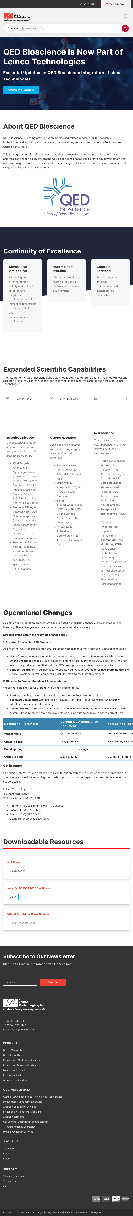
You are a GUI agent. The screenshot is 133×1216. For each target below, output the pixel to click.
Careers (7, 1158)
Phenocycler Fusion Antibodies (19, 1065)
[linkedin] (15, 1015)
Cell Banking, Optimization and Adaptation (25, 1121)
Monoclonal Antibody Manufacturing (22, 1111)
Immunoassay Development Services (22, 1101)
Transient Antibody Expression (19, 1126)
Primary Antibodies (13, 1075)
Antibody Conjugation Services (19, 1106)
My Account (86, 4)
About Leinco (10, 1148)
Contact (7, 1153)
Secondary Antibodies (15, 1080)
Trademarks (9, 1181)
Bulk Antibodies (15, 1050)
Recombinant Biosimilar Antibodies (21, 1060)
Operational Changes (21, 89)
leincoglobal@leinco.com (18, 1029)
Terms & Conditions (13, 1176)
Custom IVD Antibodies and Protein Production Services (32, 1096)
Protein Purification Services (18, 1131)
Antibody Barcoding (13, 1116)
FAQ (5, 1186)
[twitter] (9, 1015)
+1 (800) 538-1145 (14, 1025)
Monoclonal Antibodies (15, 1070)
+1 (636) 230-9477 (15, 1020)
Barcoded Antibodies (14, 1055)
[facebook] (4, 1015)
